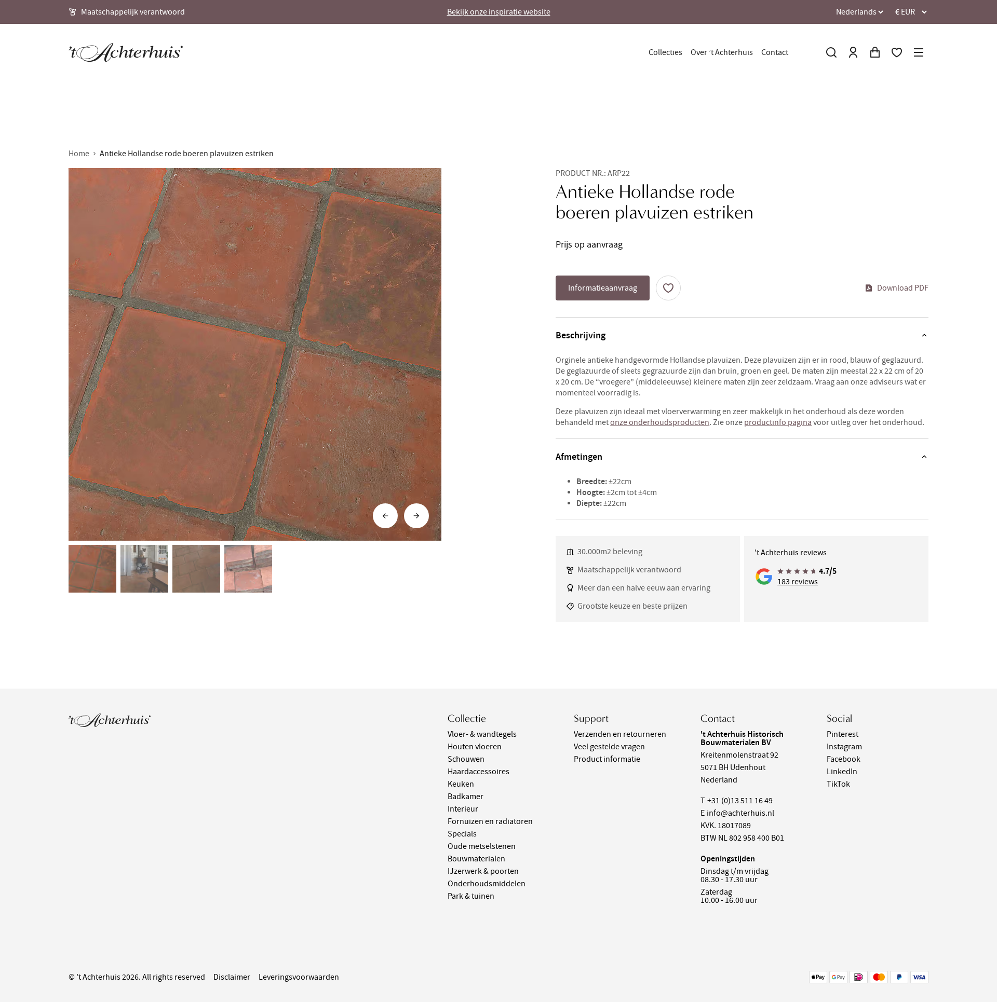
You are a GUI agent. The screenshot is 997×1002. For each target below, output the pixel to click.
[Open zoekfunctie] (831, 52)
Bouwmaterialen (476, 859)
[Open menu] (918, 52)
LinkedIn (842, 771)
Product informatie (607, 759)
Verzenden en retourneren (620, 734)
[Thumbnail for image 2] (144, 569)
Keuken (461, 784)
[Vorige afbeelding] (385, 515)
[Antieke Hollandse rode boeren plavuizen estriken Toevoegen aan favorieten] (668, 288)
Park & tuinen (471, 896)
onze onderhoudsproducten (659, 422)
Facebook (843, 759)
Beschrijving (580, 335)
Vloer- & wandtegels (482, 734)
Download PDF (902, 288)
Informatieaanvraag (602, 288)
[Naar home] (126, 52)
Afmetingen (579, 456)
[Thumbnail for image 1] (92, 569)
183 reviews (797, 582)
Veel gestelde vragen (609, 747)
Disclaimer (231, 977)
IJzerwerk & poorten (483, 871)
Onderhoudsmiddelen (487, 884)
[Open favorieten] (897, 52)
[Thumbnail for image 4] (248, 569)
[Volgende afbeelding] (416, 515)
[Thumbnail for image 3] (196, 569)
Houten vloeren (475, 747)
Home (79, 153)
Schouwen (466, 759)
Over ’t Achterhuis (722, 52)
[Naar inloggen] (853, 52)
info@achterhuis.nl (740, 813)
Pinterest (842, 734)
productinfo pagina (778, 422)
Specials (462, 834)
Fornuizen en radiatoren (490, 821)
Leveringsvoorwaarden (299, 977)
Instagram (844, 747)
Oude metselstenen (482, 846)
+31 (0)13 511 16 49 (740, 801)
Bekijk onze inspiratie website (498, 12)
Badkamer (465, 796)
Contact (774, 52)
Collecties (665, 52)
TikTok (838, 784)
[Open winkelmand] (875, 52)
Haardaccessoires (478, 771)
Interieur (463, 809)
